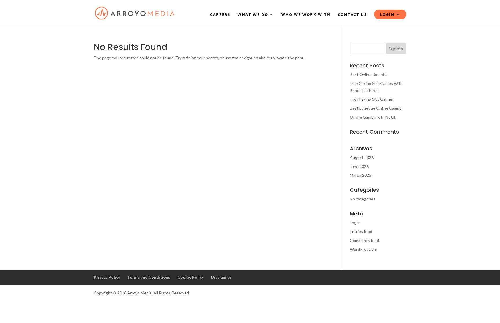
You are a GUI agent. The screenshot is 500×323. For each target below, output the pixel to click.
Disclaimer (221, 277)
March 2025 (360, 175)
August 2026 (362, 157)
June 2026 (359, 166)
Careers (220, 14)
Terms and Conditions (148, 277)
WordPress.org (363, 249)
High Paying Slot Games (371, 99)
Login (387, 14)
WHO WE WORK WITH (305, 14)
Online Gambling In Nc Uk (373, 117)
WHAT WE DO (253, 14)
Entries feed (361, 231)
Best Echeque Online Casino (376, 108)
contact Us (352, 14)
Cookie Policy (190, 277)
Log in (355, 222)
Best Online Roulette (369, 74)
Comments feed (364, 240)
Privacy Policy (107, 277)
